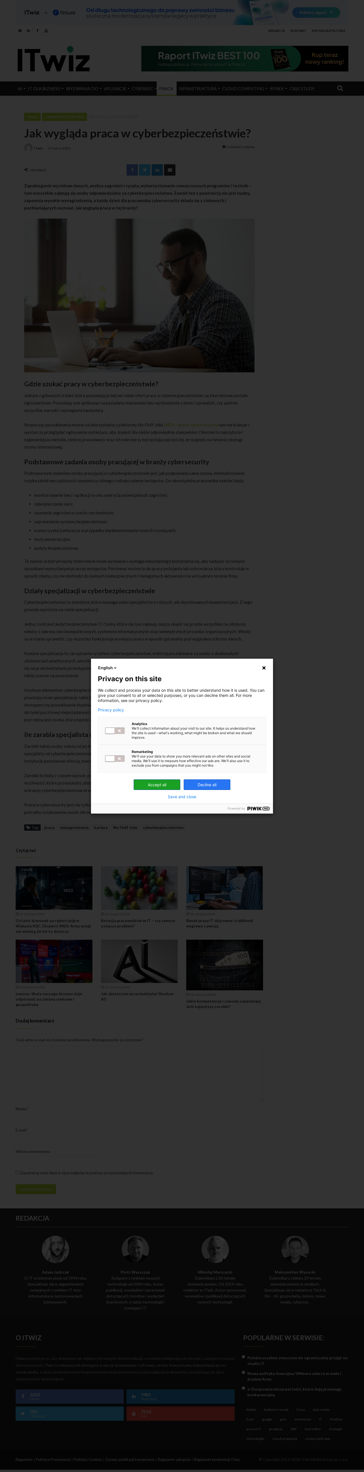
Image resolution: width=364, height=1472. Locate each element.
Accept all (157, 784)
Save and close (182, 796)
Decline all (207, 784)
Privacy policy (111, 710)
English (105, 667)
